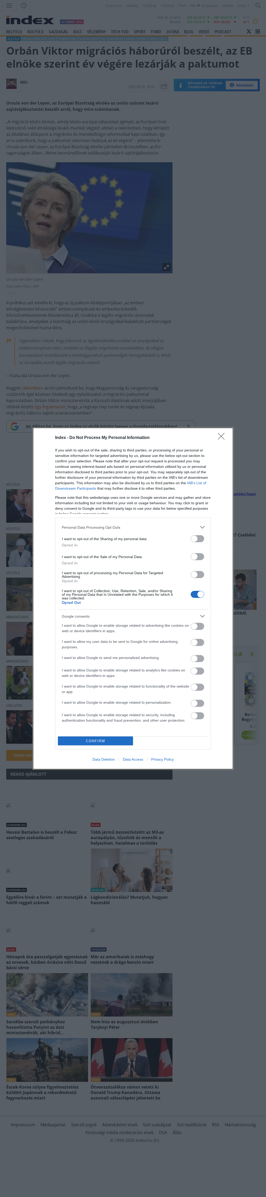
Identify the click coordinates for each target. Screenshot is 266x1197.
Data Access (133, 759)
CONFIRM (95, 741)
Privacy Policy (162, 759)
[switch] (197, 538)
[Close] (223, 438)
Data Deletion (103, 759)
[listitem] (133, 527)
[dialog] (133, 598)
